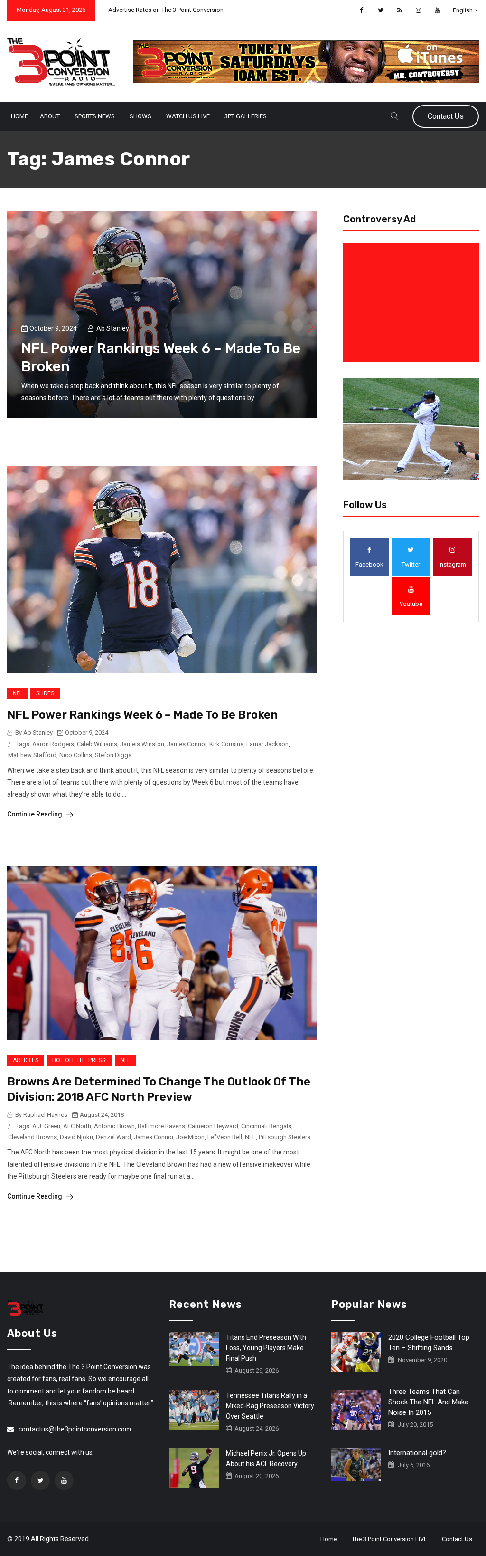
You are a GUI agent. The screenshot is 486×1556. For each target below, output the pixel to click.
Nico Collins (75, 755)
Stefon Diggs (113, 755)
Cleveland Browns (32, 1137)
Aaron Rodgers (53, 744)
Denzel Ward (113, 1137)
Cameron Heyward (213, 1126)
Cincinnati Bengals (266, 1126)
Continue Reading (35, 814)
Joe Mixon (190, 1137)
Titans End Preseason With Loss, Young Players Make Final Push (266, 1348)
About (50, 116)
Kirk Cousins (226, 744)
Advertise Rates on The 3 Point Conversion (166, 9)
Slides (45, 693)
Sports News (95, 116)
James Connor (186, 744)
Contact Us (446, 116)
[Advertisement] (413, 302)
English (463, 10)
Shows (140, 116)
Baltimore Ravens (161, 1126)
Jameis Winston (142, 744)
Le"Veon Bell (224, 1137)
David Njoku (76, 1137)
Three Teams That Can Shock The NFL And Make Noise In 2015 (428, 1402)
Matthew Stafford (32, 755)
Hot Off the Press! (79, 1060)
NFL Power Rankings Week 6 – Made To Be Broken (142, 714)
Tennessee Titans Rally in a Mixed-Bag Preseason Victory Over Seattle (270, 1406)
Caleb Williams (97, 744)
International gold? (417, 1453)
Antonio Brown (114, 1126)
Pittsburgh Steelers (284, 1137)
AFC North (77, 1126)
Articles (25, 1060)
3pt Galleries (245, 116)
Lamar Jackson (267, 744)
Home (19, 116)
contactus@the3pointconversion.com (75, 1429)
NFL (17, 693)
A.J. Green (46, 1126)
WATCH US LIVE (188, 116)
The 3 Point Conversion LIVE (389, 1539)
